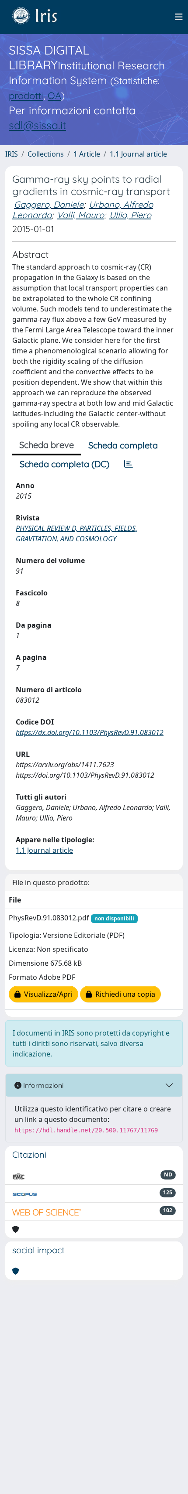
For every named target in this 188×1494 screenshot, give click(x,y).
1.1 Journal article (138, 154)
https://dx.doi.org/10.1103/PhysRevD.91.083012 (90, 732)
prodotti (26, 95)
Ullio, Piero (130, 214)
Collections (46, 154)
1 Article (86, 154)
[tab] (128, 464)
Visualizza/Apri (47, 994)
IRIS (11, 154)
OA (54, 95)
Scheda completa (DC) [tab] (64, 463)
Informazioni (42, 1085)
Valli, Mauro (80, 214)
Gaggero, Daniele (49, 204)
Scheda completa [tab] (123, 445)
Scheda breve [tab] (46, 444)
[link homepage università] (41, 17)
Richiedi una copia (123, 994)
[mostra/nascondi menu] (179, 17)
